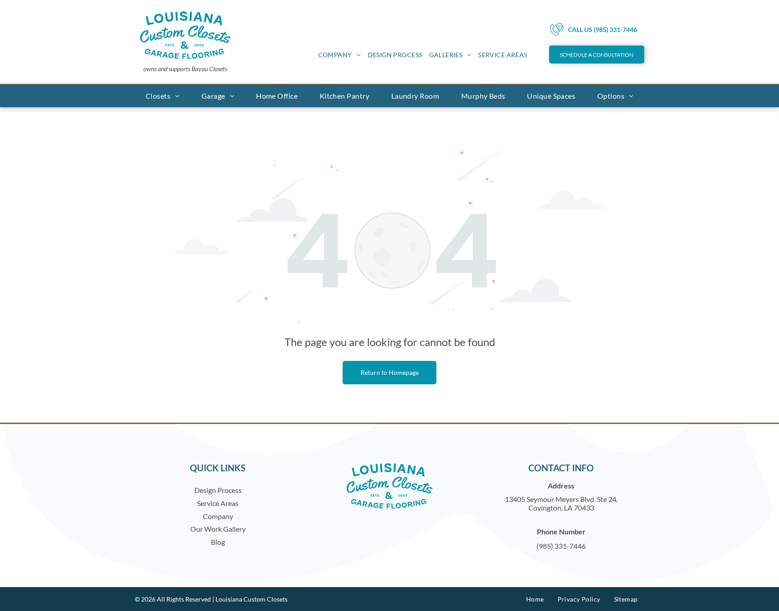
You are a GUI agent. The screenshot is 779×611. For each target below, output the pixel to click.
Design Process (218, 490)
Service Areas (217, 503)
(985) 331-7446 (561, 546)
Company (218, 516)
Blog (218, 542)
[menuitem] (339, 54)
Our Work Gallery (218, 528)
